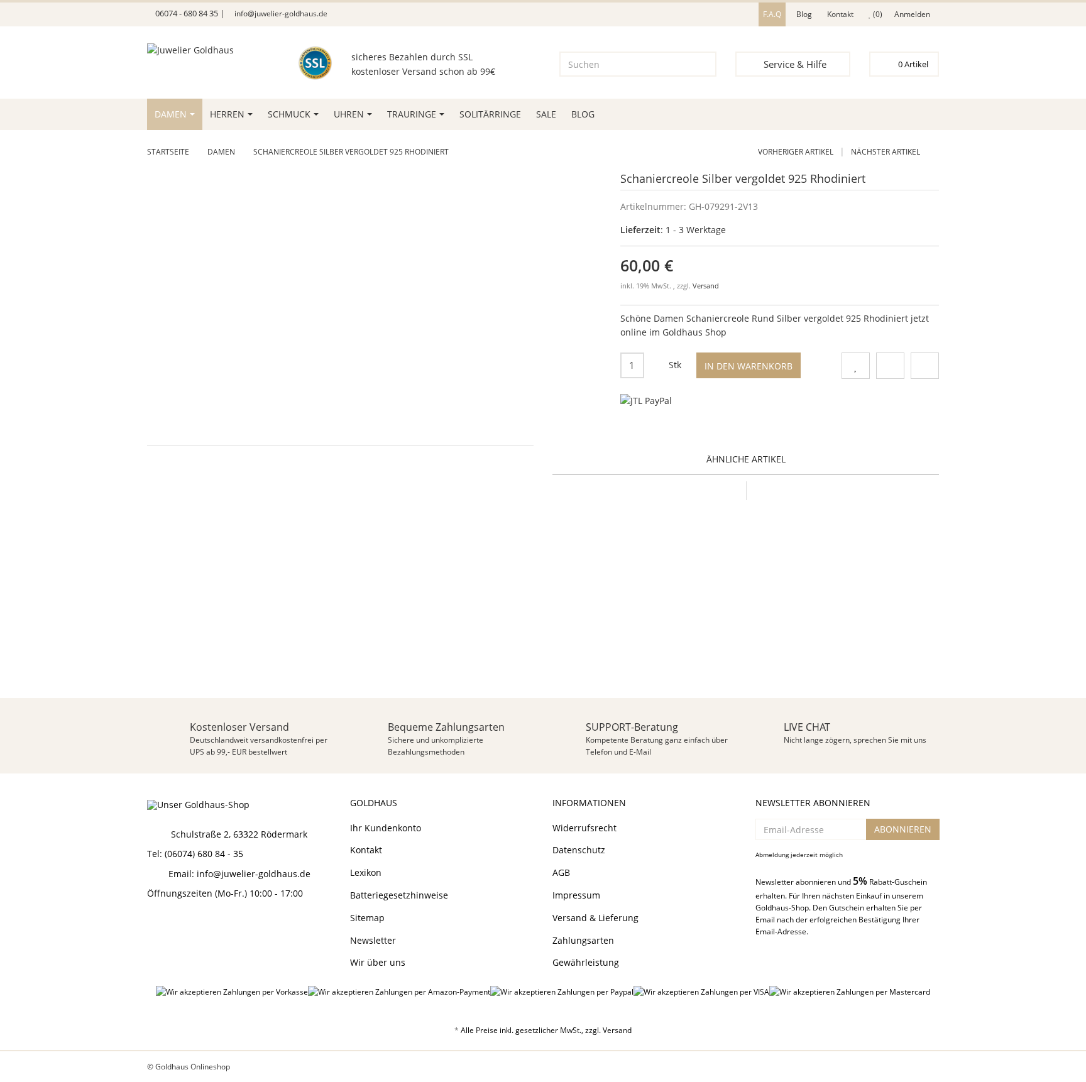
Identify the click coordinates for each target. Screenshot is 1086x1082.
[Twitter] (176, 927)
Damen (171, 114)
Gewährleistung (585, 962)
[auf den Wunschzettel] (856, 365)
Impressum (576, 895)
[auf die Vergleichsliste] (890, 365)
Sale (546, 114)
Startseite (168, 151)
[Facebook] (154, 927)
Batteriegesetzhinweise (399, 895)
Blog (804, 14)
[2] (646, 401)
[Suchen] (699, 64)
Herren (227, 114)
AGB (561, 872)
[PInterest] (220, 927)
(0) (876, 14)
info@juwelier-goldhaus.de (280, 13)
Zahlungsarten (583, 940)
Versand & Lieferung (595, 918)
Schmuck (289, 114)
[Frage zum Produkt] (925, 365)
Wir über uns (377, 962)
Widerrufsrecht (584, 828)
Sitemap (367, 918)
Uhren (349, 114)
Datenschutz (578, 850)
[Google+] (198, 927)
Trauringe (411, 114)
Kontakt (840, 14)
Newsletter (373, 940)
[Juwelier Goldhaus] (205, 57)
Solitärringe (490, 114)
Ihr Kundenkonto (385, 828)
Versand (706, 285)
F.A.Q (772, 14)
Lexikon (365, 872)
